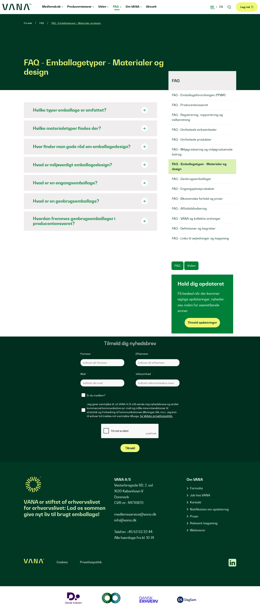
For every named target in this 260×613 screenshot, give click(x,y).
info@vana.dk (125, 520)
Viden (102, 6)
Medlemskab (51, 6)
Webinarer (197, 530)
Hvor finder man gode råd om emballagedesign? (81, 146)
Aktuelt (151, 6)
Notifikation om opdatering (209, 509)
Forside (28, 23)
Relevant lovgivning (204, 523)
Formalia (196, 488)
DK (212, 7)
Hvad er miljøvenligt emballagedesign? (72, 164)
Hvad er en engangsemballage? (65, 182)
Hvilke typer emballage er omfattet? (69, 110)
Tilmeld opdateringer (202, 322)
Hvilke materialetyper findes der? (67, 128)
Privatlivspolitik (91, 562)
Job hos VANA (200, 495)
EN (221, 7)
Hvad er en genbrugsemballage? (66, 201)
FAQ (116, 6)
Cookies (62, 562)
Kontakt (195, 502)
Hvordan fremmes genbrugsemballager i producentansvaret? (74, 221)
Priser (194, 516)
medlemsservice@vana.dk (135, 514)
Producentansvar (79, 6)
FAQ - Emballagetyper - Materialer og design (76, 23)
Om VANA (133, 6)
